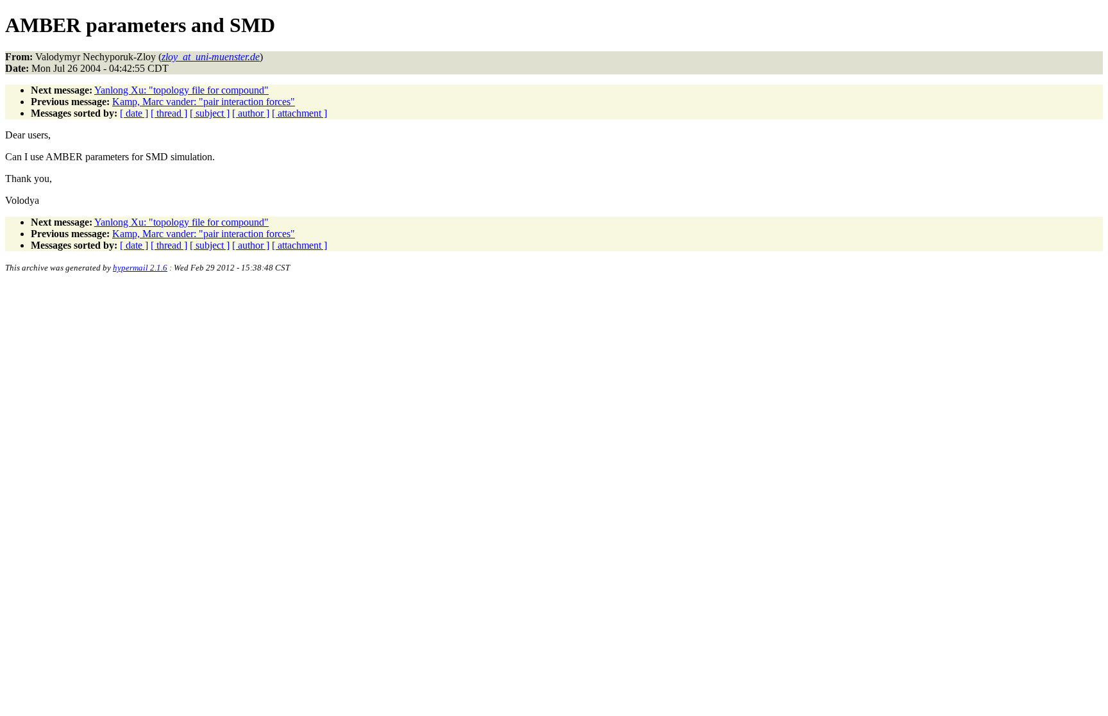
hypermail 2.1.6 (140, 267)
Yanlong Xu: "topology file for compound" (181, 90)
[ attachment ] (299, 113)
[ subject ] (210, 113)
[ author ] (250, 113)
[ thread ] (169, 113)
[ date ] (134, 113)
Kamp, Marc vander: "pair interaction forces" (203, 101)
